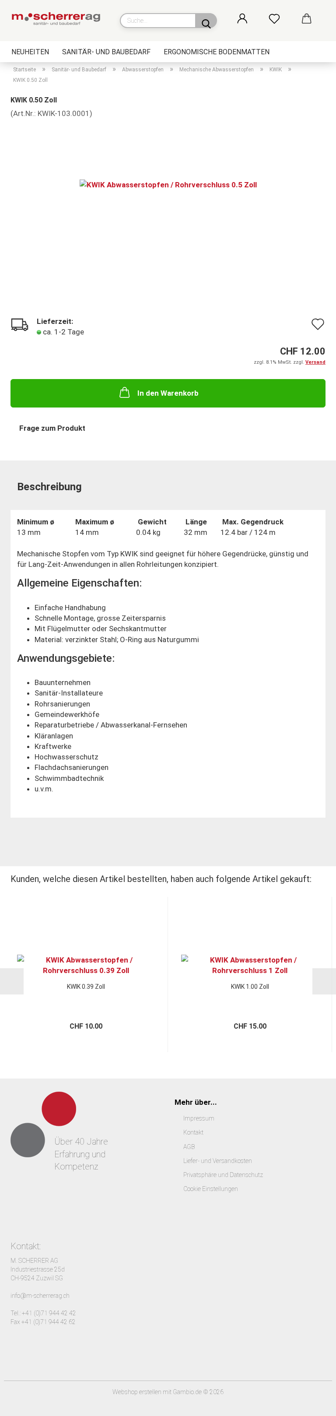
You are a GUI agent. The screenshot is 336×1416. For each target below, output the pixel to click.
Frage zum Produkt (52, 428)
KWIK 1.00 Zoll (250, 986)
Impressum (198, 1118)
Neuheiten (30, 52)
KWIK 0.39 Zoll (86, 986)
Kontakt (193, 1132)
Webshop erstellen (136, 1391)
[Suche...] (206, 20)
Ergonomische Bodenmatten (217, 52)
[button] (252, 19)
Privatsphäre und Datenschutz (223, 1174)
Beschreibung (49, 487)
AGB (189, 1146)
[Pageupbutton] (312, 1403)
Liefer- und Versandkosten (217, 1160)
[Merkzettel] (284, 19)
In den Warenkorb (168, 393)
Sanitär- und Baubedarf (106, 52)
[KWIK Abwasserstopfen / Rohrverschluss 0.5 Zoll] (168, 184)
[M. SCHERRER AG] (58, 19)
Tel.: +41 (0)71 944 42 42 (43, 1313)
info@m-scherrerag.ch (40, 1295)
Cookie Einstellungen (210, 1188)
